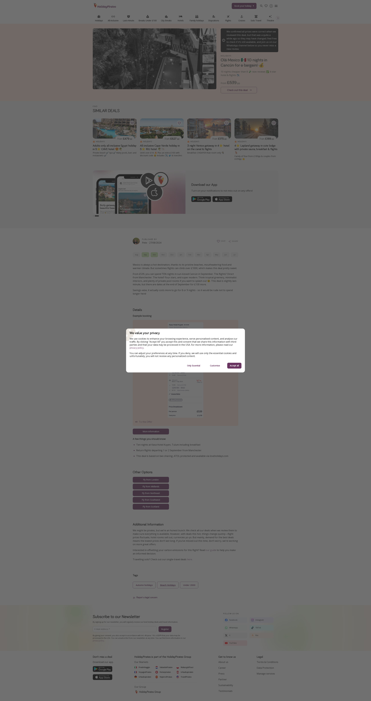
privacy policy (137, 348)
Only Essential (193, 365)
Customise (215, 365)
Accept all (234, 365)
